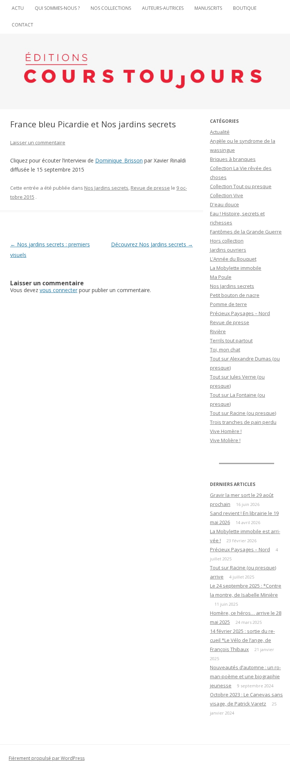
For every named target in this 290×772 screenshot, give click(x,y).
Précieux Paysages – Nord (240, 313)
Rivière (218, 331)
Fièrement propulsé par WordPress (47, 758)
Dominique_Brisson (119, 160)
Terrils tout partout (231, 340)
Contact (22, 25)
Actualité (220, 131)
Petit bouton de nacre (234, 295)
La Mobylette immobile (235, 268)
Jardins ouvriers (228, 249)
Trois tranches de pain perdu (243, 422)
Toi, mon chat (225, 349)
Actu (18, 8)
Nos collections (111, 8)
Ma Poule (220, 277)
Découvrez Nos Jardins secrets (152, 244)
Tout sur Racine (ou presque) (243, 413)
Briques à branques (233, 159)
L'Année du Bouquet (233, 258)
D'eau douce (224, 204)
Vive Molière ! (225, 440)
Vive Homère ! (226, 431)
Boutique (244, 8)
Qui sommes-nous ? (57, 8)
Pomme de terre (228, 304)
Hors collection (227, 240)
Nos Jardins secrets (106, 187)
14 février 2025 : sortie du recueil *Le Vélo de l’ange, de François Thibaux (242, 640)
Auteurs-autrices (163, 8)
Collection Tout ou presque (240, 186)
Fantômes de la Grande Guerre (246, 231)
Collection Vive (226, 195)
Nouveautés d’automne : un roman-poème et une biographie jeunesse (245, 676)
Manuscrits (208, 8)
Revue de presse (150, 187)
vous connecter (58, 290)
